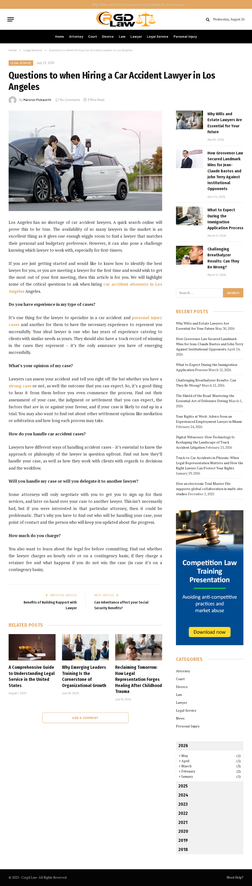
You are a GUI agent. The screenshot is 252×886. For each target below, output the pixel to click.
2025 (183, 786)
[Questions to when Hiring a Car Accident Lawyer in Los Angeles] (85, 161)
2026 (183, 745)
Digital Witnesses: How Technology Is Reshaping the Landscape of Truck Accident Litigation (205, 442)
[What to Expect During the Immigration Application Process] (189, 216)
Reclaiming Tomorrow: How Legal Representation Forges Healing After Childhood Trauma (138, 679)
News (180, 718)
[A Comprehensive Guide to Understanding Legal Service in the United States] (32, 647)
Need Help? (235, 877)
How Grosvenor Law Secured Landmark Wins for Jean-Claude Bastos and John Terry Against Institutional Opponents (97, 4)
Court (92, 36)
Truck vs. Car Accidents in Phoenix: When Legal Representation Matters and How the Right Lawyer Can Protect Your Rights (209, 462)
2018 (183, 849)
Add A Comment (85, 718)
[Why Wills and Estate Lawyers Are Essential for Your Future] (189, 120)
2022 (183, 813)
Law (122, 36)
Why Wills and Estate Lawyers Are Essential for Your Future (224, 122)
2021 (183, 822)
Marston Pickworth (37, 100)
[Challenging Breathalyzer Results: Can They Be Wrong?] (189, 255)
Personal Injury (185, 36)
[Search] (208, 19)
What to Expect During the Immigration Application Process (225, 218)
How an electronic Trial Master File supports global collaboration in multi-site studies (209, 488)
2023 (183, 804)
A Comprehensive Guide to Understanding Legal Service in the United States (32, 676)
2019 (183, 840)
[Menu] (10, 19)
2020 (183, 831)
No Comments (70, 100)
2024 (183, 795)
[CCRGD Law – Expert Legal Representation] (126, 19)
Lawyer (136, 36)
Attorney (76, 36)
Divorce (108, 36)
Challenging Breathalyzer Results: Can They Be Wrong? (223, 258)
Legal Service (157, 36)
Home (59, 36)
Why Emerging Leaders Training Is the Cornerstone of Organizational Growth (84, 676)
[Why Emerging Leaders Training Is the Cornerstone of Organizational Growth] (85, 647)
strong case (20, 386)
